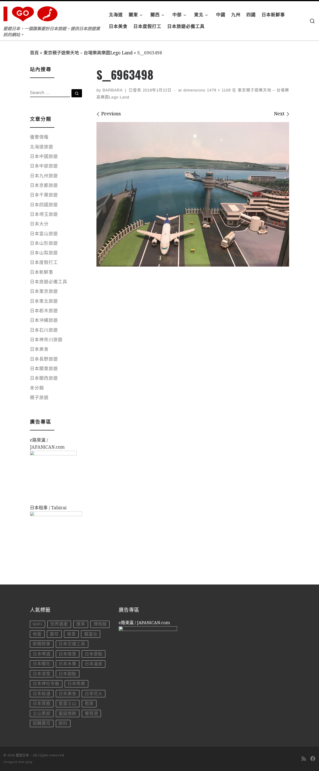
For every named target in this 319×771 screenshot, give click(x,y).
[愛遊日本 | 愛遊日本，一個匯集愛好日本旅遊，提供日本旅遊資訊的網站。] (33, 12)
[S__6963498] (192, 194)
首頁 (34, 53)
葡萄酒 (91, 713)
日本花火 (94, 693)
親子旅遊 (39, 397)
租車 (89, 703)
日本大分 (39, 224)
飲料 (63, 723)
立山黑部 (41, 713)
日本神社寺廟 (46, 683)
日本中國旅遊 (44, 156)
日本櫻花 (41, 664)
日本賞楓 (41, 703)
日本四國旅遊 (44, 205)
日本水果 (67, 664)
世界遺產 (59, 624)
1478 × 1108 (218, 90)
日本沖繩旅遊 (44, 320)
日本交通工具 (72, 644)
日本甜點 (67, 674)
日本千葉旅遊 (44, 195)
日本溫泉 (94, 664)
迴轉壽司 (41, 723)
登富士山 (67, 703)
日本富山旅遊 (44, 233)
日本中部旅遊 (44, 166)
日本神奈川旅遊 (46, 339)
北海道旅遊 (41, 147)
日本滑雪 (41, 674)
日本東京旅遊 (44, 291)
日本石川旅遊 (44, 330)
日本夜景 (67, 654)
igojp (29, 762)
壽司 (54, 634)
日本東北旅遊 (44, 301)
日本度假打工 (44, 262)
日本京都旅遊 (44, 185)
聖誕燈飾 (67, 713)
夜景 (71, 634)
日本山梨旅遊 (44, 253)
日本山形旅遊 (44, 243)
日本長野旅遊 (44, 359)
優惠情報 (39, 137)
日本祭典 (76, 683)
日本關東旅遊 (44, 368)
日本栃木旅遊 (44, 310)
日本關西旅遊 (44, 378)
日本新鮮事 (41, 272)
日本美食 (39, 349)
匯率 (80, 624)
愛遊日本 (22, 755)
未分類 (37, 388)
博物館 (100, 624)
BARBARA (113, 90)
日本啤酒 (41, 654)
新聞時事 (41, 644)
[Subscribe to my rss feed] (303, 759)
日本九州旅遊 (44, 176)
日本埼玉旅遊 (44, 214)
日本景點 (94, 654)
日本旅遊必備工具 (48, 282)
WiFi (37, 624)
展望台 (90, 634)
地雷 (37, 634)
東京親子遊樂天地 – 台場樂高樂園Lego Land (88, 53)
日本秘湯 (41, 693)
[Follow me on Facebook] (312, 759)
